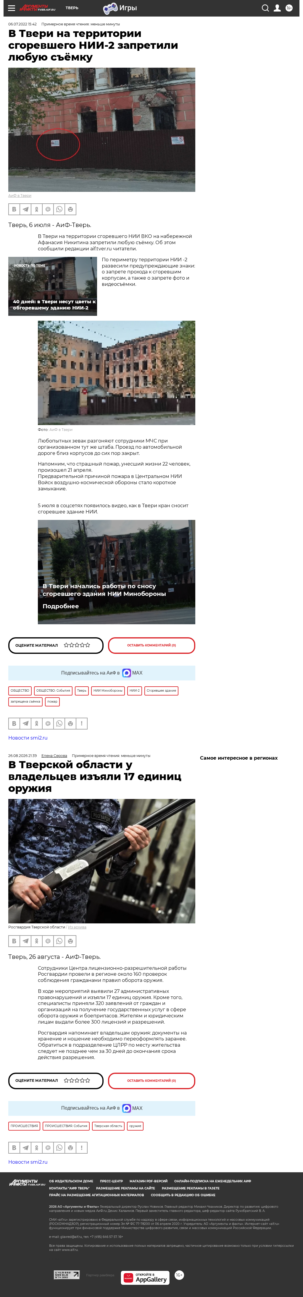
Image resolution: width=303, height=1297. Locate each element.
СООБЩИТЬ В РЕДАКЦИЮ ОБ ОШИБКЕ (183, 1195)
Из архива (77, 927)
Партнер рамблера (100, 1275)
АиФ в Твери (19, 195)
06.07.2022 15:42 (22, 24)
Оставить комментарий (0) (151, 645)
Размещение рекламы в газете (191, 1188)
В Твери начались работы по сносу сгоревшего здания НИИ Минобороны (104, 590)
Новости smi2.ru (28, 738)
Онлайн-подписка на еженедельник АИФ (212, 1181)
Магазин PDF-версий (148, 1181)
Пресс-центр (111, 1181)
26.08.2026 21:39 (22, 755)
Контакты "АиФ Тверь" (69, 1188)
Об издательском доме (71, 1181)
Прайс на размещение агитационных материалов (96, 1195)
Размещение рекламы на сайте (125, 1188)
